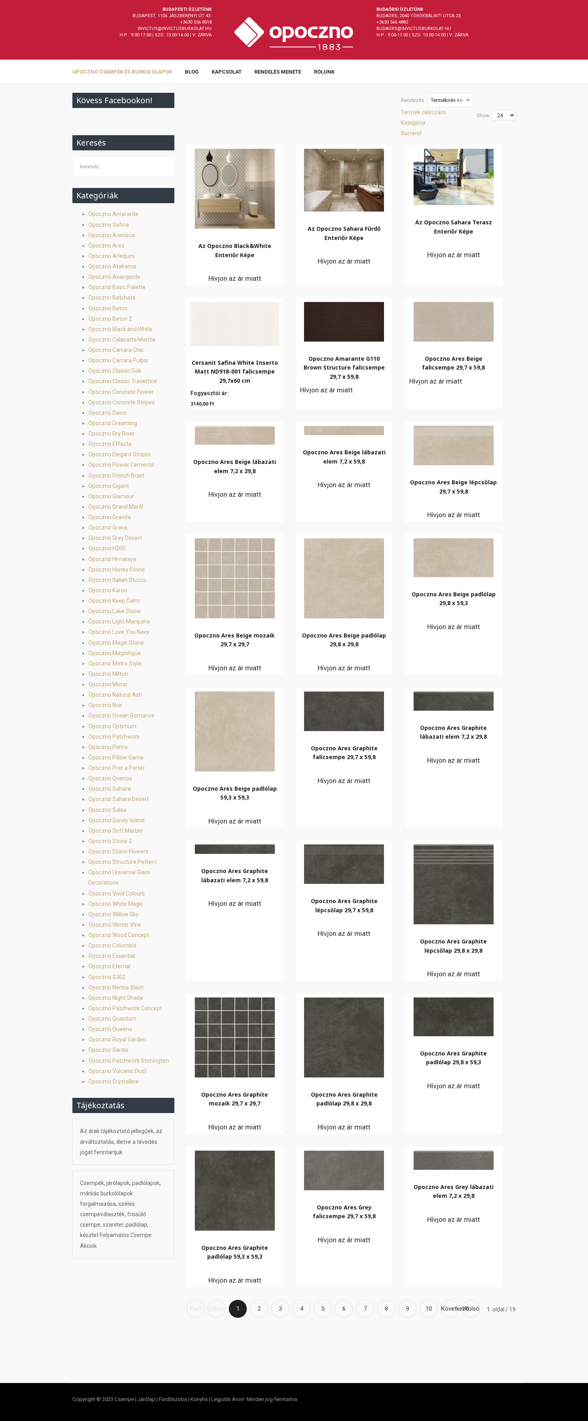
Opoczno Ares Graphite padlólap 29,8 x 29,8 (344, 1099)
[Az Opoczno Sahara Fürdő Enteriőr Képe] (344, 178)
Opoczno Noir (105, 705)
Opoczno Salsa (107, 810)
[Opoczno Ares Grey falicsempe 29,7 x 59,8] (344, 1168)
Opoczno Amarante (113, 214)
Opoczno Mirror (108, 684)
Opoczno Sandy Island (116, 820)
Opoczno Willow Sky (113, 914)
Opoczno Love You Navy (118, 632)
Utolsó (471, 1308)
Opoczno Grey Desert (115, 538)
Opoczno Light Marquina (119, 621)
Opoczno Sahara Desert (118, 799)
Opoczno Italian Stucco (117, 580)
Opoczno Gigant (108, 486)
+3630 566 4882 (392, 22)
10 (429, 1308)
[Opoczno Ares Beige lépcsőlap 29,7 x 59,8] (454, 443)
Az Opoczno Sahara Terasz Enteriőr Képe (453, 226)
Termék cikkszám (423, 112)
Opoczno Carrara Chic (116, 350)
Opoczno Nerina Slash (116, 987)
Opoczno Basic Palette (117, 287)
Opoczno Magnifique (114, 653)
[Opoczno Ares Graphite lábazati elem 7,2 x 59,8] (235, 847)
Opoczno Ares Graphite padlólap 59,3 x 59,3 (234, 1252)
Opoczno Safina (108, 225)
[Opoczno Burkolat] (294, 33)
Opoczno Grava (107, 527)
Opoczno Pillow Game (116, 757)
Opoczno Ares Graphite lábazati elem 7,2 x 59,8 (234, 875)
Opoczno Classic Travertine (122, 381)
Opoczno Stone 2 (110, 841)
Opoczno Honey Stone (116, 569)
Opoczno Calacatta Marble (122, 339)
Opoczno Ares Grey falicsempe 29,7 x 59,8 (344, 1211)
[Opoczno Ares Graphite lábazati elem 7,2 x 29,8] (454, 699)
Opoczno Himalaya (112, 559)
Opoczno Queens (110, 1029)
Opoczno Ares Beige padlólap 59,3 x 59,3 (235, 793)
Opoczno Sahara (109, 788)
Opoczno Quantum (112, 1018)
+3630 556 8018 (196, 22)
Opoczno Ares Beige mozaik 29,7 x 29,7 (234, 640)
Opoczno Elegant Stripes (119, 454)
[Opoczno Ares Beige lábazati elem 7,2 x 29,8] (235, 433)
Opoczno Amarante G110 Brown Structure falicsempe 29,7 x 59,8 (344, 367)
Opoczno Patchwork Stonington (128, 1060)
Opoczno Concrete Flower (121, 392)
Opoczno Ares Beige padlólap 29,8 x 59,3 (454, 598)
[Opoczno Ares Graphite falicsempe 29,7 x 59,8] (344, 709)
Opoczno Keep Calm (114, 601)
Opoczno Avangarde (114, 277)
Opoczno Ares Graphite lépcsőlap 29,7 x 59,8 (344, 905)
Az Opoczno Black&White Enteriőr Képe (234, 250)
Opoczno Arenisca (111, 235)
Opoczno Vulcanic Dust (117, 1071)
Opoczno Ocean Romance (121, 715)
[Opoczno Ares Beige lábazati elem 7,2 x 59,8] (344, 428)
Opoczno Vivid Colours (116, 893)
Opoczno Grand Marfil (115, 507)
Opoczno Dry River (111, 433)
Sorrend (411, 133)
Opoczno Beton (108, 308)
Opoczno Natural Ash (115, 695)
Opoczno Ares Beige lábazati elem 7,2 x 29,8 (234, 466)
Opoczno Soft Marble (115, 830)
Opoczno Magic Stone (116, 643)
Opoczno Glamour (111, 496)
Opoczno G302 (107, 977)
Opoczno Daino (107, 413)
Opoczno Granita (109, 517)
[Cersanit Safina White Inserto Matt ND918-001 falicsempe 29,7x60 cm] (234, 322)
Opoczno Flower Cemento (121, 465)
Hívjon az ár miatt (234, 278)
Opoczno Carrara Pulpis (118, 360)
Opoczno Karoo (107, 590)
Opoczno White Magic (115, 904)
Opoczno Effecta (110, 444)
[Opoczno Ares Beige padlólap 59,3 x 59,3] (235, 729)
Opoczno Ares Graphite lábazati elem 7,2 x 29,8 (453, 732)
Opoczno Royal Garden (117, 1039)
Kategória (413, 123)
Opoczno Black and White (120, 329)
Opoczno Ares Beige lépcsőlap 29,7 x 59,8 (453, 486)
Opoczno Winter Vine (114, 924)
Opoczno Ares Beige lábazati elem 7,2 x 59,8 (344, 456)
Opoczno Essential (111, 956)
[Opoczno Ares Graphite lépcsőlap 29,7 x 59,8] (344, 862)
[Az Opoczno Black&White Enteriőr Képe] (235, 187)
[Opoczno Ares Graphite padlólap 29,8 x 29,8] (344, 1035)
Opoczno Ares (106, 245)
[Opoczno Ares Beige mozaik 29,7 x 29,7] (235, 576)
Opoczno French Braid (116, 475)
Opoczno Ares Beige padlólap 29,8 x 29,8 (344, 640)
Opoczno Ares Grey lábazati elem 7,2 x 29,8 (454, 1191)
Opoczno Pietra (108, 747)
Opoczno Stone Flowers (118, 851)
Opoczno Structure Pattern (122, 862)
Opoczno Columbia (112, 945)
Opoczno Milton (108, 674)
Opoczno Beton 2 (110, 319)
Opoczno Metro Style (115, 663)
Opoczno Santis (108, 1050)
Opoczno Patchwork (114, 736)
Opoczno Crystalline (113, 1081)
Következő (450, 1308)
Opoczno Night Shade (115, 998)
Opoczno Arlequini (111, 256)
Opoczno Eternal (109, 966)
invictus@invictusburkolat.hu (175, 28)
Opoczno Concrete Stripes (121, 402)
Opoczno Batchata (112, 297)
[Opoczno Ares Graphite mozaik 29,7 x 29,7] (235, 1035)
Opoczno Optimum (112, 726)
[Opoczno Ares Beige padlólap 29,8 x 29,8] (344, 576)
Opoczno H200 (107, 548)
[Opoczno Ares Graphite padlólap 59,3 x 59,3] (235, 1189)
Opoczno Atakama (112, 266)
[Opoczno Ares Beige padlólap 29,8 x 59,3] (454, 555)
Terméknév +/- (447, 100)
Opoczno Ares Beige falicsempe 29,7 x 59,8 (453, 363)
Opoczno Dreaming (112, 423)
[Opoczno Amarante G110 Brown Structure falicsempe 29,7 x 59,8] (344, 320)
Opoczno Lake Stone (114, 611)
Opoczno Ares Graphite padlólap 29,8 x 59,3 (453, 1057)
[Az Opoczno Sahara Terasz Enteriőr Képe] (454, 175)
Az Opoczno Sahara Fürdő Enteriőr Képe (344, 233)
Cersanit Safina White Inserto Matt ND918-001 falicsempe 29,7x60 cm (235, 371)
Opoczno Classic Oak (114, 371)
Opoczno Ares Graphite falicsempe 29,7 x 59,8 (344, 752)
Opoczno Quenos (110, 778)
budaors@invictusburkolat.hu (413, 28)
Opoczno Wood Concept (118, 935)
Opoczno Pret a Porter (116, 768)
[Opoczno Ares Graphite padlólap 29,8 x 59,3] (454, 1014)
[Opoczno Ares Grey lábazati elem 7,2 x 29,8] (454, 1158)
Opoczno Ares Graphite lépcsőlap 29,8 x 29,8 (453, 945)
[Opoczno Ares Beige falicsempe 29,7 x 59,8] (454, 320)
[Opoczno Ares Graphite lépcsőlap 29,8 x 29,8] (454, 882)
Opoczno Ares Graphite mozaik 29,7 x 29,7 (234, 1099)
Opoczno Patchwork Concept (125, 1008)
